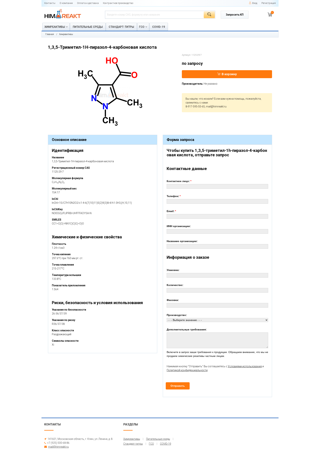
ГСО (141, 27)
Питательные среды (88, 27)
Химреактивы (54, 27)
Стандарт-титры (121, 27)
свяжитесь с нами (197, 102)
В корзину (229, 74)
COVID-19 (158, 27)
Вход (254, 3)
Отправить (178, 385)
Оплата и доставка (88, 3)
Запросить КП (235, 14)
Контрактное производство (118, 3)
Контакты (49, 3)
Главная (49, 34)
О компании (66, 3)
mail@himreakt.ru (216, 106)
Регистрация (268, 3)
